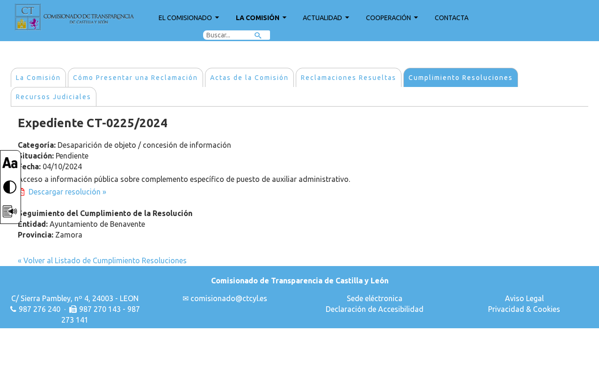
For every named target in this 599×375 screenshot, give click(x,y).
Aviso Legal (524, 298)
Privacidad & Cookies (524, 309)
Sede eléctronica (374, 298)
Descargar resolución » (67, 192)
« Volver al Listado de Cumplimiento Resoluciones (102, 260)
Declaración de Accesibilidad (375, 309)
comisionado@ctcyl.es (228, 298)
